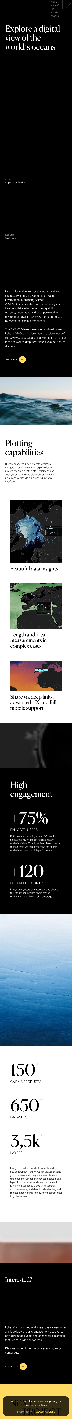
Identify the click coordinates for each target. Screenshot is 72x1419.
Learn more (24, 1411)
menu (63, 10)
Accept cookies (45, 1412)
